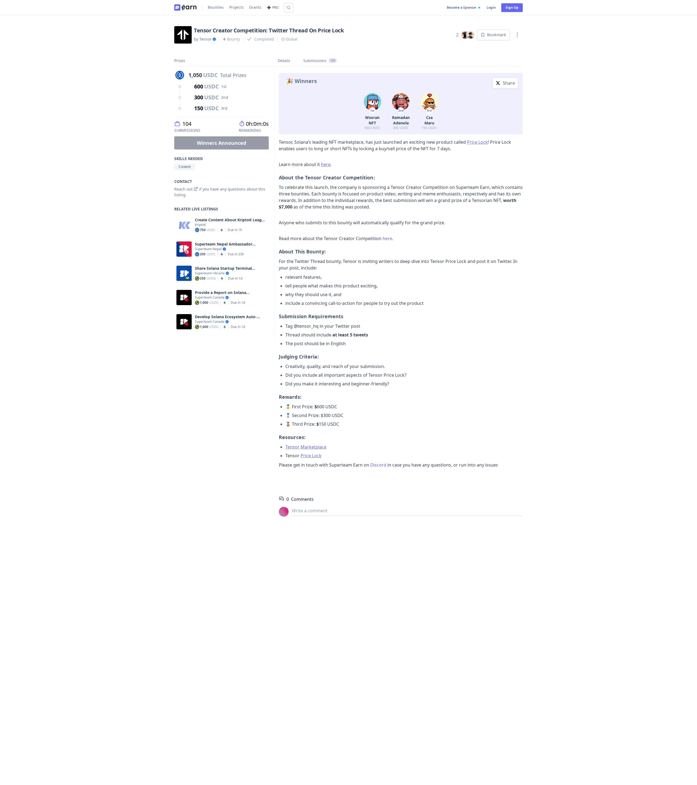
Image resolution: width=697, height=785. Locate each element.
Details (284, 60)
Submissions (319, 60)
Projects (236, 7)
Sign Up (512, 7)
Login (491, 7)
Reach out (183, 189)
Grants (255, 7)
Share (509, 83)
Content (185, 166)
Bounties (216, 7)
